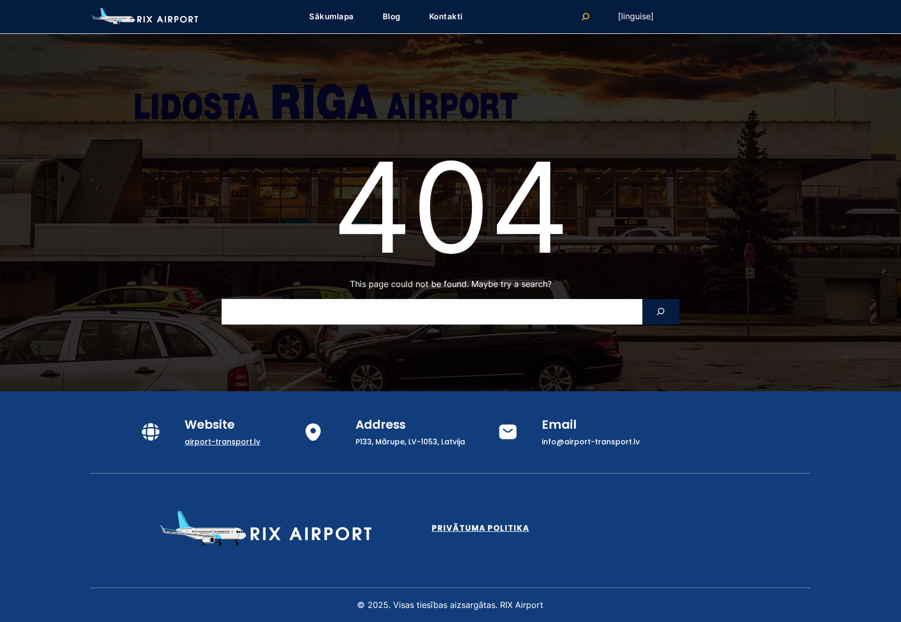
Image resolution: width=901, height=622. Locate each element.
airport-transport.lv (222, 442)
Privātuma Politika (480, 528)
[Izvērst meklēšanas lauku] (585, 16)
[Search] (660, 312)
